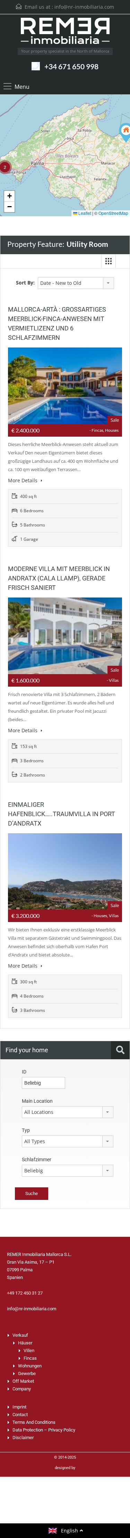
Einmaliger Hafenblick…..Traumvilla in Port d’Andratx (61, 814)
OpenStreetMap (113, 213)
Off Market (23, 1381)
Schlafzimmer (36, 1159)
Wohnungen (30, 1365)
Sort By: (25, 282)
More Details (23, 480)
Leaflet (84, 213)
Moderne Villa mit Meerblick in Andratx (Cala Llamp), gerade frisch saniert (59, 578)
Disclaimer (23, 1437)
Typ (26, 1130)
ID (24, 1072)
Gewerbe (27, 1373)
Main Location (37, 1101)
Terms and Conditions (33, 1422)
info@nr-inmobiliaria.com (84, 6)
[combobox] (76, 283)
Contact (20, 1414)
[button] (9, 196)
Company (21, 1388)
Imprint (19, 1407)
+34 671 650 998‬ (71, 66)
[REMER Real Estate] (65, 33)
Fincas (30, 1358)
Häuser (25, 1342)
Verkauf (20, 1335)
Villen (29, 1350)
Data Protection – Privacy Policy (43, 1429)
